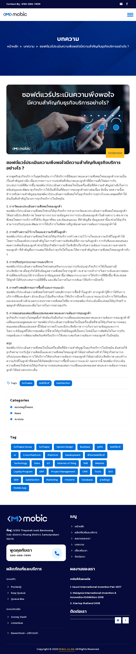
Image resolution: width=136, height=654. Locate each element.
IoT (48, 463)
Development (72, 455)
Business (85, 447)
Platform (53, 455)
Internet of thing (66, 463)
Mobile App (20, 488)
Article (19, 419)
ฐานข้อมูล (105, 480)
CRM (84, 471)
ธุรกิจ (100, 447)
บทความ (29, 46)
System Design (64, 447)
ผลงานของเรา (82, 538)
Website (99, 463)
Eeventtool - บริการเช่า (24, 633)
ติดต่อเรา (79, 556)
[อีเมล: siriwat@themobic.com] (121, 4)
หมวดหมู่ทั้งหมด (24, 407)
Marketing (52, 480)
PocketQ (15, 587)
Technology (20, 463)
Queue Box (17, 599)
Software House (23, 447)
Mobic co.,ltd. (67, 649)
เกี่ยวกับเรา (80, 550)
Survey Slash (18, 617)
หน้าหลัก (12, 46)
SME (85, 463)
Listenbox (16, 623)
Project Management (63, 471)
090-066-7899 (31, 4)
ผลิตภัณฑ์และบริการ (85, 532)
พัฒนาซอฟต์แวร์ (96, 455)
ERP (41, 471)
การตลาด (70, 480)
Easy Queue (18, 593)
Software (27, 383)
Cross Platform (32, 455)
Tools (98, 471)
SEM (16, 480)
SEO (110, 471)
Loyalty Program (23, 471)
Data (37, 463)
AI (15, 455)
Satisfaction (63, 383)
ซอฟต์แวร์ (44, 383)
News (18, 413)
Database (87, 480)
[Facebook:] (127, 4)
